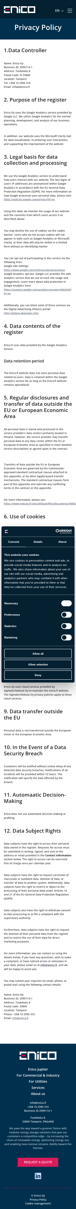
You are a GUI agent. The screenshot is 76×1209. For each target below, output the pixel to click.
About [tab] (62, 541)
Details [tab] (38, 541)
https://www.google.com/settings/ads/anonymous (34, 270)
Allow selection (38, 664)
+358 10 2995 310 (38, 1107)
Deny (38, 675)
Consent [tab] (13, 541)
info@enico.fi (38, 1102)
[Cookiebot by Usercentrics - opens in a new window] (55, 531)
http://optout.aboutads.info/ (21, 313)
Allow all (38, 653)
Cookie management (38, 1203)
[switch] (66, 615)
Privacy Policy (38, 1199)
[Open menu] (70, 10)
